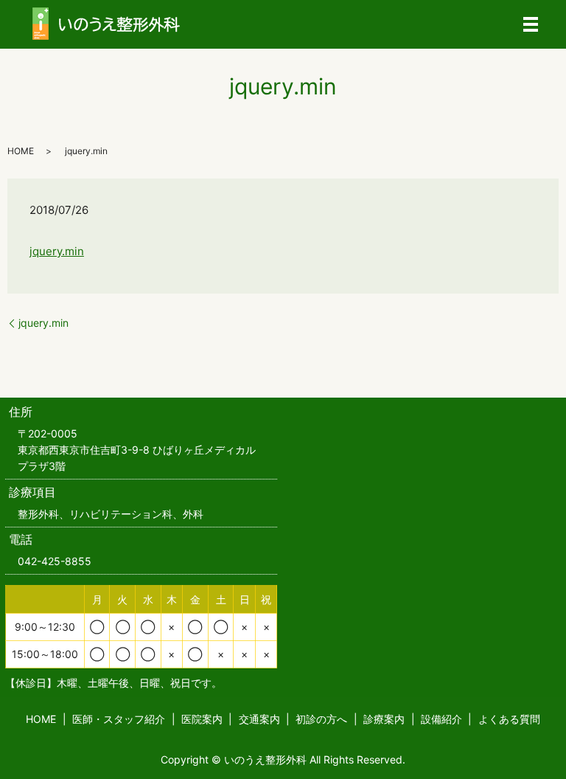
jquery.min (56, 251)
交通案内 (259, 719)
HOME (20, 150)
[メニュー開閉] (530, 24)
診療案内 (384, 719)
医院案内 (202, 719)
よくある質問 (509, 719)
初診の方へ (321, 719)
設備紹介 (441, 719)
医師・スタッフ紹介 (118, 719)
